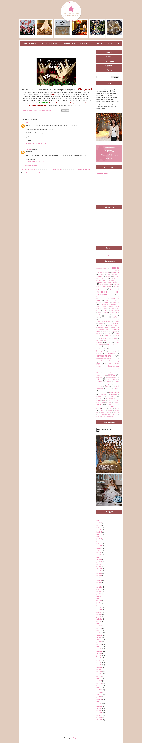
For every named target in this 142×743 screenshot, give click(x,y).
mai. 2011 (99, 674)
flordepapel (99, 340)
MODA (98, 372)
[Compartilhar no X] (66, 110)
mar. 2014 (99, 598)
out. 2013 (99, 607)
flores (106, 340)
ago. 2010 (99, 694)
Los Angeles (108, 360)
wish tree (109, 412)
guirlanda (99, 346)
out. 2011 (99, 662)
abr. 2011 (99, 676)
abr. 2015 (99, 580)
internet (115, 346)
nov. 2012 (99, 633)
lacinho (110, 351)
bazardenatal (103, 284)
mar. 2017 (99, 536)
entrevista (106, 331)
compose (117, 310)
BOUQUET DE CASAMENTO (107, 293)
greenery (115, 344)
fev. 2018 (99, 523)
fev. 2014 (99, 601)
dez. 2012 (99, 630)
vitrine (117, 408)
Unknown (29, 123)
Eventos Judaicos (50, 43)
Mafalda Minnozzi (103, 362)
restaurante (99, 398)
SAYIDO (116, 400)
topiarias (116, 402)
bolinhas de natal (101, 288)
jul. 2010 (99, 697)
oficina (115, 379)
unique (116, 404)
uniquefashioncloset (101, 406)
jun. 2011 (99, 671)
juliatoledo (98, 350)
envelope (114, 331)
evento (107, 333)
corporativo (113, 43)
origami (99, 381)
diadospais (116, 321)
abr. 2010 (99, 704)
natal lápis (99, 377)
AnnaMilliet (108, 276)
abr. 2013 (99, 621)
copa (99, 312)
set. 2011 (99, 665)
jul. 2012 (99, 642)
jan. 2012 (99, 656)
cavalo (98, 306)
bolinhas (116, 286)
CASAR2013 (104, 304)
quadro (111, 396)
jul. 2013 (99, 614)
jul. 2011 (98, 669)
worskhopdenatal (100, 416)
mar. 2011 (99, 678)
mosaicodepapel (107, 372)
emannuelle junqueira (102, 327)
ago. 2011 (99, 667)
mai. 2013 (99, 619)
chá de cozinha (105, 308)
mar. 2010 (99, 706)
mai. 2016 (99, 555)
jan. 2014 (99, 603)
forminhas (109, 342)
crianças (115, 314)
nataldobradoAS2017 (111, 377)
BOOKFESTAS (113, 288)
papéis (106, 386)
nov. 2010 (99, 688)
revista (98, 400)
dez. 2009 (99, 713)
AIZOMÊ (101, 274)
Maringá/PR (108, 363)
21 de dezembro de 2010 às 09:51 (36, 143)
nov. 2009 (99, 715)
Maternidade (69, 43)
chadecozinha (114, 308)
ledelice (98, 353)
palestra (109, 385)
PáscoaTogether (104, 390)
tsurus (99, 404)
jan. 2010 (99, 710)
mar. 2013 (99, 623)
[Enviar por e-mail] (62, 110)
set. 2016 (99, 548)
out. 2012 (99, 635)
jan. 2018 (99, 525)
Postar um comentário (30, 165)
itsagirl (104, 348)
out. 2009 (99, 717)
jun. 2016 (99, 552)
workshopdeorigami (108, 414)
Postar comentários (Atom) (34, 173)
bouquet (112, 290)
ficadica (103, 338)
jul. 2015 (99, 573)
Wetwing (103, 412)
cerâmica (104, 306)
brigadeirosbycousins (101, 298)
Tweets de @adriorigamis (104, 255)
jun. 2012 (99, 644)
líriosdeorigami (99, 360)
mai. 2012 (99, 646)
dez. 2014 (99, 585)
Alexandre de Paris (112, 274)
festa (116, 335)
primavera (99, 396)
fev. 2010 (99, 708)
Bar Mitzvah (107, 282)
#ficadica (114, 268)
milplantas (108, 370)
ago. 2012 (99, 639)
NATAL (111, 375)
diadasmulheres (108, 319)
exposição (108, 335)
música (104, 375)
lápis (116, 351)
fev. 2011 (99, 681)
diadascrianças (105, 317)
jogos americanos (112, 348)
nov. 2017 (99, 527)
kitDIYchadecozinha (101, 351)
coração (105, 312)
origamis (109, 381)
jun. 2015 (99, 575)
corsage (98, 314)
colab (111, 310)
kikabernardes (111, 350)
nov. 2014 (99, 587)
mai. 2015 (99, 578)
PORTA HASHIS (103, 394)
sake (104, 400)
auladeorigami (100, 280)
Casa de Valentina (102, 302)
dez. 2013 (99, 605)
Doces (102, 325)
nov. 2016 (99, 543)
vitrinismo (110, 410)
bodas (110, 284)
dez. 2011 (99, 658)
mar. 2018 (99, 520)
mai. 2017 (99, 534)
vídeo (105, 408)
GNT (108, 344)
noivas (98, 379)
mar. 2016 (99, 557)
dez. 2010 (99, 685)
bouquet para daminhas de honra (106, 296)
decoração (114, 316)
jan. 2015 (99, 582)
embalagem (101, 329)
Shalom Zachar (100, 402)
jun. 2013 (99, 617)
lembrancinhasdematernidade (103, 358)
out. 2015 (99, 566)
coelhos (105, 310)
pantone (116, 385)
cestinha (111, 306)
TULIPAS (110, 404)
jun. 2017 (99, 532)
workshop (116, 412)
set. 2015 (99, 568)
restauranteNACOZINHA (111, 398)
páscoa (116, 388)
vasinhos (113, 406)
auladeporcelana (113, 280)
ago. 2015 (99, 571)
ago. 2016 (99, 550)
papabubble (99, 386)
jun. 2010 (99, 699)
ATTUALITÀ (114, 278)
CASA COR (114, 300)
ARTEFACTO (105, 278)
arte (97, 278)
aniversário (99, 276)
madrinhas (116, 360)
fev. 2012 (99, 653)
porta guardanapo (114, 392)
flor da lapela (113, 338)
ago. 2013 (99, 612)
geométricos (102, 344)
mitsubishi (115, 370)
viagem (98, 408)
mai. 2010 (99, 701)
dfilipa (97, 317)
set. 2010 (99, 692)
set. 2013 (99, 610)
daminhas (106, 316)
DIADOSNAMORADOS (103, 321)
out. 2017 (99, 530)
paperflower (108, 388)
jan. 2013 (99, 628)
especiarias (99, 333)
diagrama (101, 323)
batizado (84, 43)
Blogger (75, 738)
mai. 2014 (99, 596)
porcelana (104, 392)
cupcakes (99, 316)
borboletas (99, 290)
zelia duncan (110, 416)
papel (112, 386)
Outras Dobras (109, 383)
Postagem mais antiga (84, 169)
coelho (98, 310)
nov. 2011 (99, 660)
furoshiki (117, 342)
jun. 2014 (99, 594)
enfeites (108, 329)
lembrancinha (111, 353)
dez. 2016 (99, 541)
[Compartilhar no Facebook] (68, 110)
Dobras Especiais (29, 43)
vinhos (110, 408)
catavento (114, 304)
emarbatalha (115, 327)
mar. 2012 (99, 651)
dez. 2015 (99, 564)
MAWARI (105, 368)
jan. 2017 (99, 539)
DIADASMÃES (115, 317)
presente (114, 394)
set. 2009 (99, 720)
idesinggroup (108, 346)
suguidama (108, 402)
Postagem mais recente (28, 169)
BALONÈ (99, 282)
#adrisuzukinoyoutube (101, 268)
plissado (98, 392)
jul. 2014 (99, 591)
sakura (109, 400)
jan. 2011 (99, 683)
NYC (108, 379)
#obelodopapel (106, 270)
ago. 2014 (99, 589)
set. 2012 (99, 637)
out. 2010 (99, 690)
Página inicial (57, 169)
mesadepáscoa (100, 370)
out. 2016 (99, 546)
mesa (114, 368)
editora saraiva (112, 325)
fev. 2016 (99, 559)
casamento (97, 43)
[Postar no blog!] (64, 110)
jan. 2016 (99, 562)
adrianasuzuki (115, 272)
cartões (106, 300)
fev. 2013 (99, 626)
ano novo (115, 276)
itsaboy (98, 348)
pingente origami (114, 390)
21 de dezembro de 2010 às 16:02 (36, 162)
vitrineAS (102, 410)
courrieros (106, 314)
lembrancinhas (103, 356)
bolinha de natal (106, 286)
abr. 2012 (99, 649)
